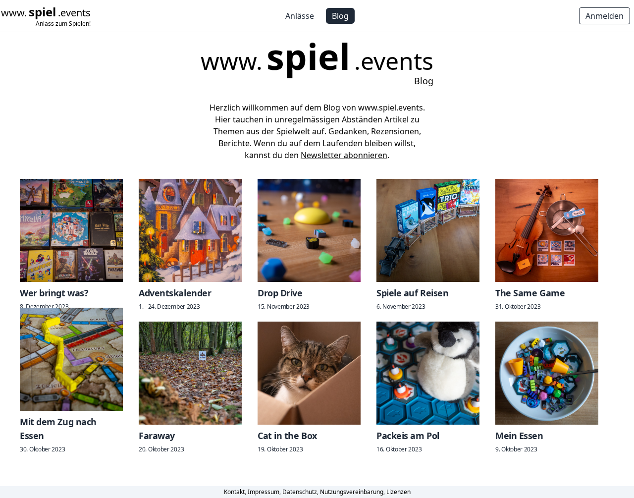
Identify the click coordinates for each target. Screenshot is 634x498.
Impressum (263, 492)
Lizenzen (398, 492)
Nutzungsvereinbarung (351, 492)
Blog (340, 15)
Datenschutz (299, 492)
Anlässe (299, 15)
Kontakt (234, 492)
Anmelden (604, 15)
